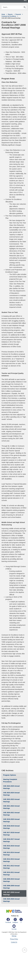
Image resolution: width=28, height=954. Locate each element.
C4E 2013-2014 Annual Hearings (11, 854)
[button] (24, 950)
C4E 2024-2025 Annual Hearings (11, 787)
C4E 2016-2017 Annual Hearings (11, 840)
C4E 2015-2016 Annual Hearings (11, 847)
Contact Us (14, 942)
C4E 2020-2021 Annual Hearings (11, 814)
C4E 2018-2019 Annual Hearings (11, 827)
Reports (10, 14)
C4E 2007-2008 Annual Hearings (11, 893)
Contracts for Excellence (9, 16)
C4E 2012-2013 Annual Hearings (11, 860)
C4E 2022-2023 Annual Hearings (11, 800)
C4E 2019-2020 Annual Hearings (11, 820)
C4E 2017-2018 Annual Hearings (11, 834)
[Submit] (24, 7)
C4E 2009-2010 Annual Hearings (11, 880)
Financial (18, 14)
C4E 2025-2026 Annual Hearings (11, 900)
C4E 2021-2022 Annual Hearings (11, 807)
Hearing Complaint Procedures (10, 780)
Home (3, 14)
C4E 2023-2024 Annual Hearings (11, 794)
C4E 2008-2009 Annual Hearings (11, 887)
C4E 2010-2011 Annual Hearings (11, 873)
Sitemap (14, 936)
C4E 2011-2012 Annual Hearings (11, 867)
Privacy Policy (14, 939)
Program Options (9, 775)
